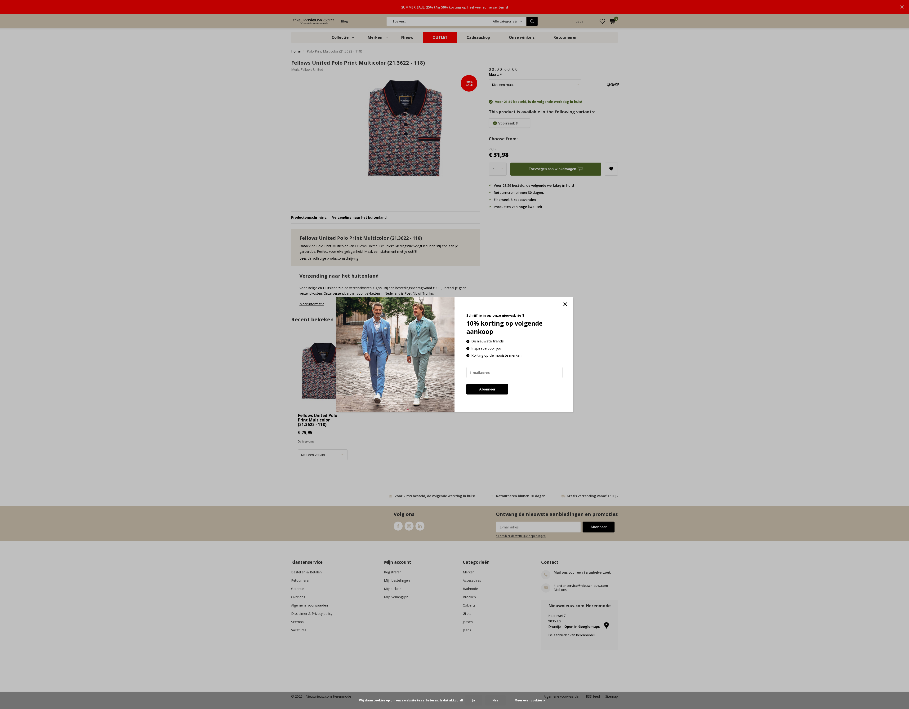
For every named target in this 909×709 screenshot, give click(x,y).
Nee (495, 700)
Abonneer (487, 389)
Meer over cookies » (530, 700)
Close (565, 304)
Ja (473, 700)
